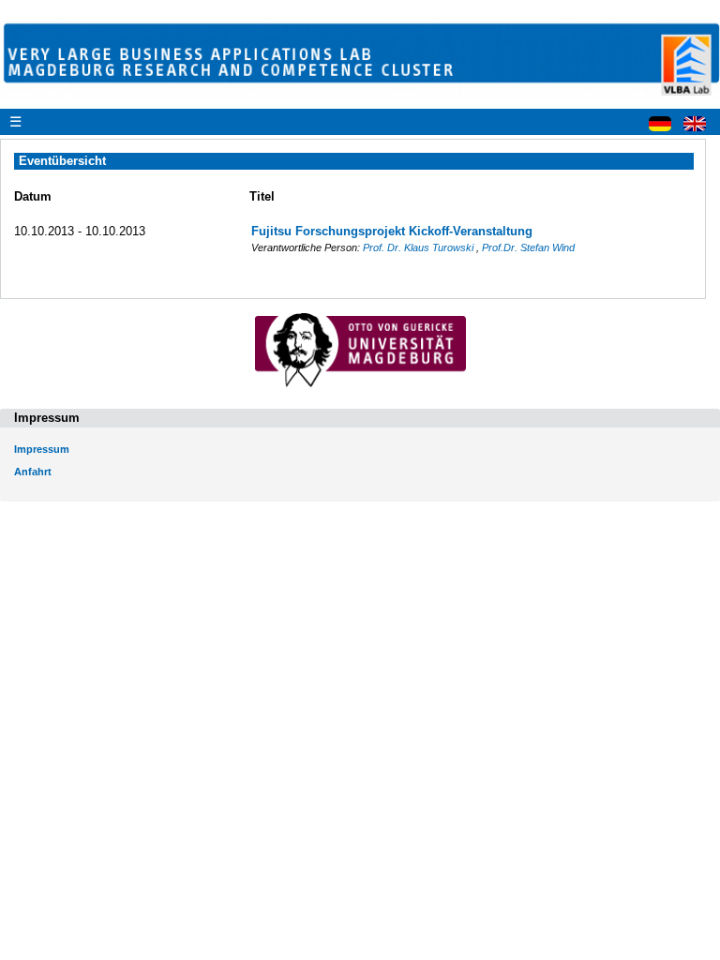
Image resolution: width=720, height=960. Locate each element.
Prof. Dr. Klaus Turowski (419, 247)
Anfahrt (33, 471)
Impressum (41, 449)
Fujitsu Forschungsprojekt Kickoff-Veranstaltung (391, 231)
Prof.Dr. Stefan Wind (528, 247)
